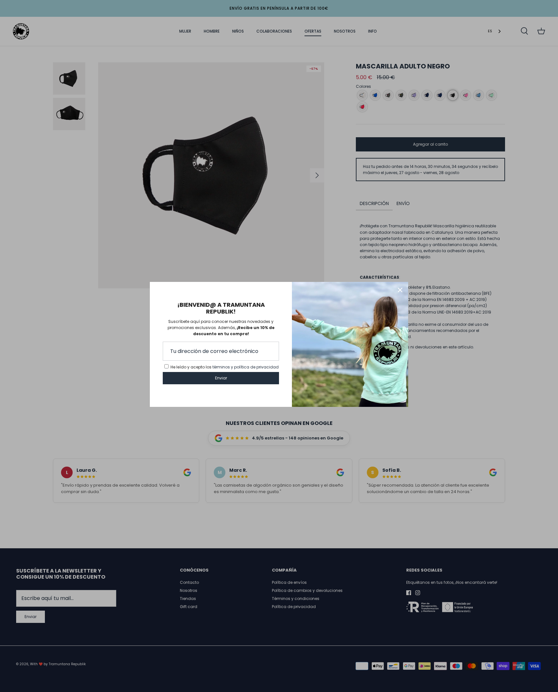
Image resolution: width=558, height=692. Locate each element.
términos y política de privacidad (245, 367)
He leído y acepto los (224, 367)
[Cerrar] (400, 290)
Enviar (221, 378)
